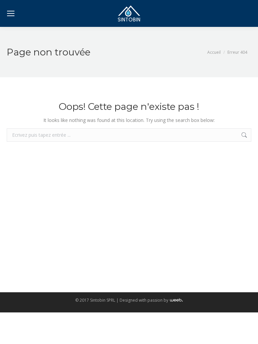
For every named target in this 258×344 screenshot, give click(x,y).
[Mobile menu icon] (11, 13)
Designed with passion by (144, 300)
